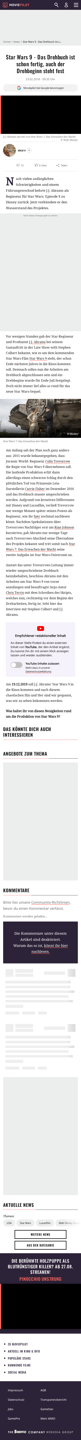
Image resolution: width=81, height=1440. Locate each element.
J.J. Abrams (37, 342)
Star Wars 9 (38, 358)
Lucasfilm (45, 1223)
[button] (40, 165)
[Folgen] (29, 150)
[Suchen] (56, 5)
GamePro (14, 1418)
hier (37, 516)
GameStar (46, 1409)
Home (6, 41)
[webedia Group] (40, 1432)
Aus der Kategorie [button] (40, 1245)
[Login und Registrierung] (66, 5)
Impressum (15, 1390)
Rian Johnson (64, 527)
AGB (43, 1390)
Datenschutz (16, 1399)
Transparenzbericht (53, 1399)
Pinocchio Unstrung (40, 1279)
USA (9, 1223)
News (16, 41)
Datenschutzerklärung (38, 671)
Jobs (10, 1409)
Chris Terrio (15, 592)
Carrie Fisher (35, 489)
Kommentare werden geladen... (25, 916)
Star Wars (25, 1223)
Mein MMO (47, 1418)
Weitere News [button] (41, 1234)
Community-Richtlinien (50, 902)
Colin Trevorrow (57, 461)
